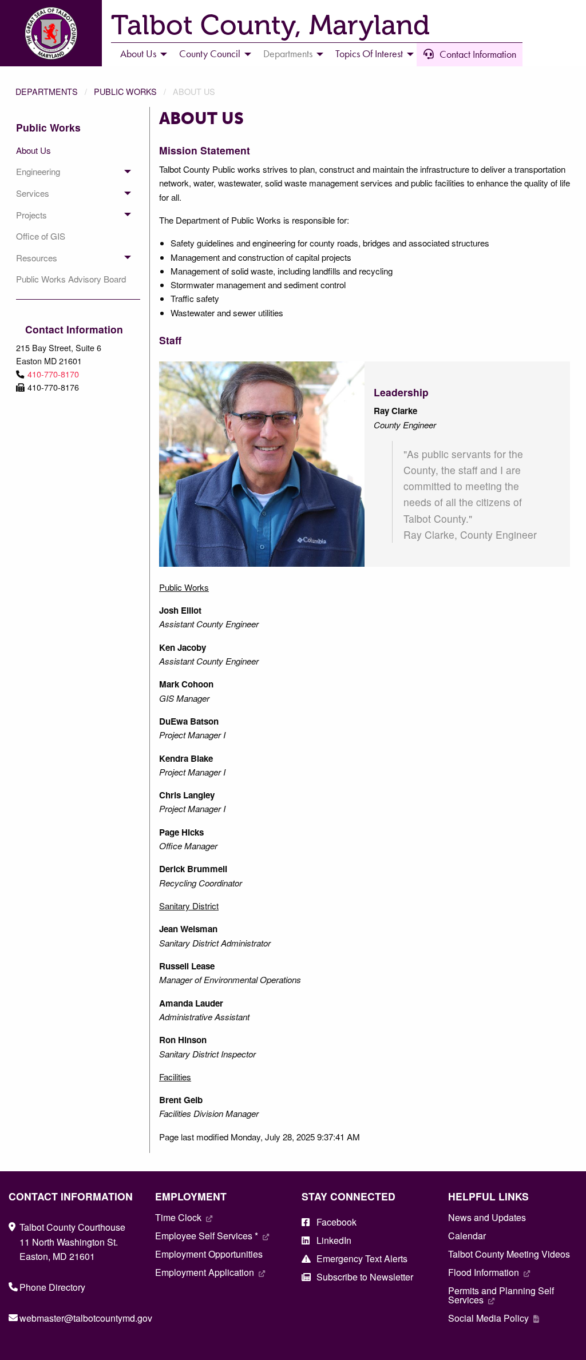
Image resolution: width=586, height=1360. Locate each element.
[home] (51, 31)
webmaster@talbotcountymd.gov (85, 1318)
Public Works (125, 91)
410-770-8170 (53, 374)
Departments (46, 91)
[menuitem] (140, 54)
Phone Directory (52, 1287)
